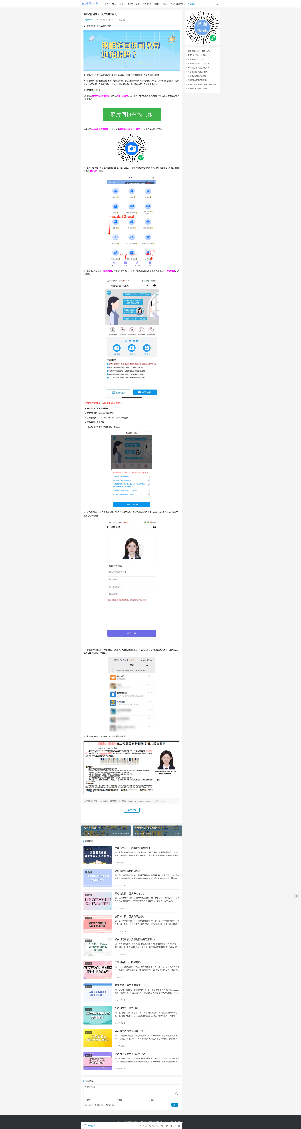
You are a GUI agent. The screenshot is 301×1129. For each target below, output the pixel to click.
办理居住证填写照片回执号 (198, 88)
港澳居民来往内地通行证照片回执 (132, 848)
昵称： (89, 1100)
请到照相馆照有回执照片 (128, 870)
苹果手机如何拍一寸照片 (197, 55)
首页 (106, 4)
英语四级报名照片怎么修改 (198, 72)
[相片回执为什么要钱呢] (97, 1015)
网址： (153, 1100)
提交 (174, 1105)
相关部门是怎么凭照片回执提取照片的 (135, 939)
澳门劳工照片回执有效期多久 (130, 916)
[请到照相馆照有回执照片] (97, 878)
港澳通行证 (147, 4)
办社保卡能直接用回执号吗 (198, 80)
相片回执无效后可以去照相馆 (130, 1054)
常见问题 (191, 4)
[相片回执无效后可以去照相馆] (97, 1061)
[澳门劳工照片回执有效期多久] (97, 924)
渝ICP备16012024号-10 (155, 1122)
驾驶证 (156, 4)
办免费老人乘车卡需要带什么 (130, 985)
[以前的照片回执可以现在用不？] (97, 1038)
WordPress (179, 1122)
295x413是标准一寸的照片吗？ (199, 51)
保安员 (165, 4)
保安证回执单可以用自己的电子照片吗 (202, 84)
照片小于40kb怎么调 (195, 59)
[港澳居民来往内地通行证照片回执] (97, 855)
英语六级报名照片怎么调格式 (198, 68)
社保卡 (122, 4)
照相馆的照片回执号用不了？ (130, 893)
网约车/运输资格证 (178, 4)
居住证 (114, 4)
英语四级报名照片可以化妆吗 (198, 63)
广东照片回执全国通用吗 (128, 962)
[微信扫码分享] (162, 1126)
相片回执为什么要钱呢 (126, 1008)
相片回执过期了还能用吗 (197, 76)
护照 (138, 4)
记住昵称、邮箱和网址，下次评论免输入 (101, 1105)
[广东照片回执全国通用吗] (97, 970)
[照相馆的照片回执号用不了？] (97, 901)
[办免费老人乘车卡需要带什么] (97, 992)
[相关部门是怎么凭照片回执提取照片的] (97, 947)
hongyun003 (88, 20)
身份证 (130, 4)
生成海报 (154, 1126)
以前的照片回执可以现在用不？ (131, 1031)
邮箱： (121, 1100)
